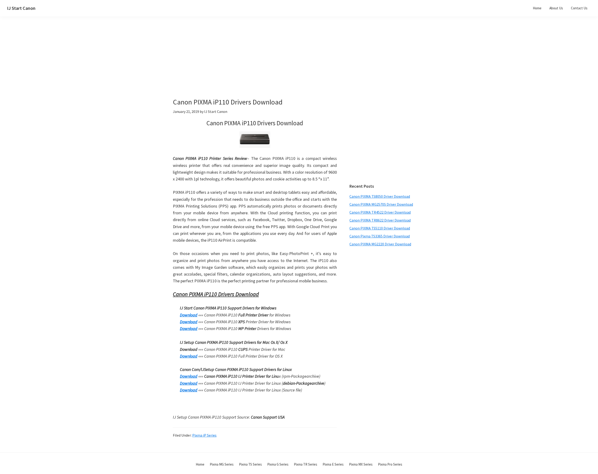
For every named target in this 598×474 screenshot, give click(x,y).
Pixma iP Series (204, 435)
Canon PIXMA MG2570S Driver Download (381, 204)
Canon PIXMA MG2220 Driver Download (380, 244)
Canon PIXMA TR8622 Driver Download (380, 220)
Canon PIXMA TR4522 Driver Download (380, 212)
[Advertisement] (266, 65)
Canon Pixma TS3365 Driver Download (379, 236)
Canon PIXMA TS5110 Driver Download (379, 228)
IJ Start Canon (21, 8)
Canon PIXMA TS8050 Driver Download (379, 196)
